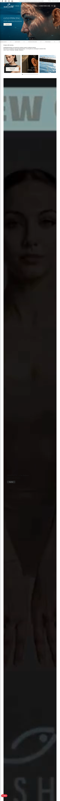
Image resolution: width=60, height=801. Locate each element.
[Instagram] (5, 1)
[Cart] (55, 6)
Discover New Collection (12, 69)
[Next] (54, 65)
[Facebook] (2, 1)
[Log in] (52, 6)
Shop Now (14, 24)
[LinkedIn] (12, 1)
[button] (27, 39)
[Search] (50, 6)
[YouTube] (9, 1)
